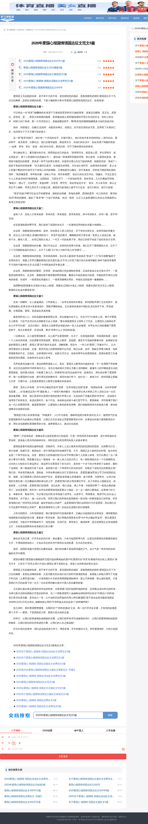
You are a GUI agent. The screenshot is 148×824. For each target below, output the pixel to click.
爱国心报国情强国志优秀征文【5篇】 (23, 796)
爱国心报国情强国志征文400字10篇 (22, 790)
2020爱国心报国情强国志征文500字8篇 (89, 790)
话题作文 (29, 30)
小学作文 (88, 18)
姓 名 (6, 737)
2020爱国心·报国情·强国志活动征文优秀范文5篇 (41, 676)
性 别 (6, 743)
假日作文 (125, 18)
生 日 (6, 749)
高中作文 (112, 18)
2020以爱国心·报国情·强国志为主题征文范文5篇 (41, 688)
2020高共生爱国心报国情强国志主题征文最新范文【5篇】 (46, 670)
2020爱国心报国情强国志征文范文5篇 (35, 682)
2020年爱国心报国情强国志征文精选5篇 (25, 784)
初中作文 (100, 18)
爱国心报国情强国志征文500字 (84, 784)
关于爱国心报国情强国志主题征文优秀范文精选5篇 (93, 779)
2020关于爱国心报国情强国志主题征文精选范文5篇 (42, 694)
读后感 (136, 18)
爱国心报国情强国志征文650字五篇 (22, 802)
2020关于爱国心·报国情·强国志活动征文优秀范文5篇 (43, 651)
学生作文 (20, 30)
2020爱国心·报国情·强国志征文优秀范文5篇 (38, 706)
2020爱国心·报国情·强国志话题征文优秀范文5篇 (41, 663)
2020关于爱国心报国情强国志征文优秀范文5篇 (40, 657)
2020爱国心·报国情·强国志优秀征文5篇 (36, 700)
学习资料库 (11, 30)
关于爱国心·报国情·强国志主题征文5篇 (88, 802)
